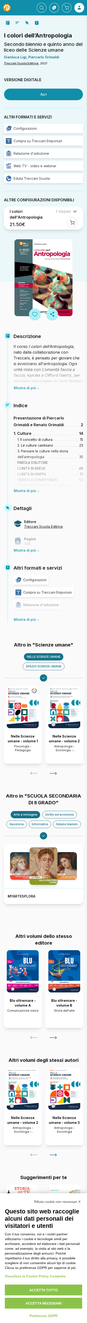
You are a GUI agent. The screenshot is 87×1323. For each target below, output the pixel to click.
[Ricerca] (41, 7)
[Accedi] (79, 7)
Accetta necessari (44, 1303)
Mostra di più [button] (25, 388)
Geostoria (16, 824)
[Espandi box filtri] (43, 678)
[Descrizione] (8, 23)
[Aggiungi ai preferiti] (35, 314)
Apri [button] (43, 94)
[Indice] (17, 23)
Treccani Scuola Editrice (21, 63)
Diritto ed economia (59, 814)
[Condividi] (52, 314)
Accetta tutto (43, 1290)
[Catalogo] (54, 7)
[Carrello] (67, 7)
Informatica (40, 824)
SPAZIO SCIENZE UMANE (43, 666)
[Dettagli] (27, 23)
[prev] (34, 773)
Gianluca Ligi (15, 57)
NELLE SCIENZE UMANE (43, 656)
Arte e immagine (25, 814)
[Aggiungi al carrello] (72, 223)
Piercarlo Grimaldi (43, 57)
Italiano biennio (67, 824)
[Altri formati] (37, 23)
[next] (53, 773)
